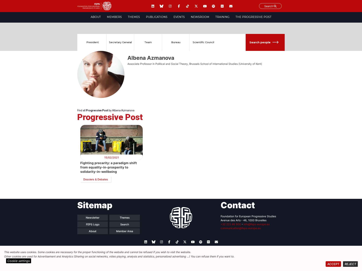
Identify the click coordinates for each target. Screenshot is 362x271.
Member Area (124, 231)
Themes (134, 17)
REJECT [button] (350, 264)
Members (114, 17)
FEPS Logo (92, 224)
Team (148, 42)
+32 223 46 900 (231, 224)
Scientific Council (203, 42)
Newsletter (92, 217)
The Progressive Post (253, 17)
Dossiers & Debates (95, 179)
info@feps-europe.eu (257, 224)
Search (269, 6)
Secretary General (120, 42)
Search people (260, 42)
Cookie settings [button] (18, 261)
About (96, 17)
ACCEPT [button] (333, 264)
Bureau (175, 42)
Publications (156, 17)
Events (179, 17)
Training (222, 17)
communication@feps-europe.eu (241, 228)
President (92, 42)
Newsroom (200, 17)
